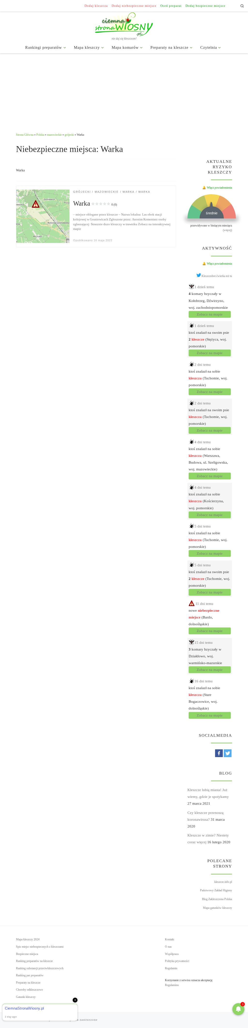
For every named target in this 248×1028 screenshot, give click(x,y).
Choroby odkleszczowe (29, 989)
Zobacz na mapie (210, 314)
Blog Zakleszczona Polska (217, 899)
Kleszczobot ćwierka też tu (217, 276)
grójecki (69, 134)
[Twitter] (228, 753)
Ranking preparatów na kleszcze (34, 961)
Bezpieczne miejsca (27, 954)
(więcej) (227, 230)
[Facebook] (219, 753)
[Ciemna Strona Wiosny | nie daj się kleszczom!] (124, 23)
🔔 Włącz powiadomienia (217, 187)
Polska (40, 134)
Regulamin (171, 968)
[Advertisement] (124, 90)
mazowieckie (54, 134)
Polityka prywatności (177, 961)
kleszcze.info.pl (223, 882)
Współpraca (171, 954)
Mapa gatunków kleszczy (217, 908)
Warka (95, 203)
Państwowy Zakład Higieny (216, 890)
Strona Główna (24, 134)
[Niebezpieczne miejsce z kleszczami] (42, 216)
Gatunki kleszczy (26, 997)
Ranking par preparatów (30, 975)
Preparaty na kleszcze (28, 982)
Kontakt (169, 939)
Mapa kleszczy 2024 (27, 939)
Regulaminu (172, 985)
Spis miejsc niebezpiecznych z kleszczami (39, 946)
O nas (168, 946)
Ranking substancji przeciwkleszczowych (39, 968)
